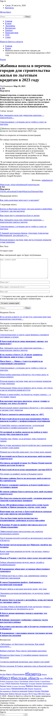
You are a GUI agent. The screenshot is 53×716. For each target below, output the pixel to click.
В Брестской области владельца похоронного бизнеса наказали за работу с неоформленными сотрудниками (25, 420)
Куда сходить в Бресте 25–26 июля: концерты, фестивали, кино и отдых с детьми (21, 356)
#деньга (2, 683)
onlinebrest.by (47, 180)
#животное (15, 683)
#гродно (37, 681)
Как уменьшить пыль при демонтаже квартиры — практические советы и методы (22, 349)
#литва (9, 686)
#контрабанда (47, 683)
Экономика (10, 26)
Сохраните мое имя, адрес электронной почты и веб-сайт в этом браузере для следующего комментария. (26, 297)
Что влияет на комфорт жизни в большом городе (21, 474)
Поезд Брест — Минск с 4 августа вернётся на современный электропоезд (21, 362)
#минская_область (41, 686)
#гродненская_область (26, 681)
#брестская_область (8, 184)
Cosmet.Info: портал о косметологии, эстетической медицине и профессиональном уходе (22, 426)
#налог (30, 689)
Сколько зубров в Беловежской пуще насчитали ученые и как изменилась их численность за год (25, 607)
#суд (30, 693)
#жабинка (21, 184)
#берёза (44, 674)
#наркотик (37, 689)
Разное (3, 59)
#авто (9, 674)
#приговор (4, 694)
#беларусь (33, 674)
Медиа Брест (5, 12)
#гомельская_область (12, 681)
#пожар (37, 691)
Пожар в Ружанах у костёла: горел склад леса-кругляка (26, 558)
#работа (12, 694)
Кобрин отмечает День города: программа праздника (23, 651)
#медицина (21, 686)
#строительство (32, 184)
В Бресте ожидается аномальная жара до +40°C (22, 414)
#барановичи (18, 674)
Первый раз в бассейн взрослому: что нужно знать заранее (25, 452)
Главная (8, 21)
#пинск (31, 691)
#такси (35, 694)
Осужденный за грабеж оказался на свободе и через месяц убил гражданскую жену (24, 433)
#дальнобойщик (45, 681)
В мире (8, 23)
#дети (7, 683)
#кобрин (39, 683)
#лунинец (15, 686)
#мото (8, 689)
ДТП (7, 35)
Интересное (10, 28)
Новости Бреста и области (11, 42)
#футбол (41, 693)
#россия (18, 694)
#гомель (2, 681)
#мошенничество (19, 688)
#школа (48, 694)
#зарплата (24, 683)
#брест (5, 678)
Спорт (8, 37)
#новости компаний (19, 691)
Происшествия (11, 33)
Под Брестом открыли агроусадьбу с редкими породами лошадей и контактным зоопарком (26, 499)
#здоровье (32, 683)
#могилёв (3, 688)
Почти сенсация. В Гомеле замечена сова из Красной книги (26, 666)
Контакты (9, 8)
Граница (8, 30)
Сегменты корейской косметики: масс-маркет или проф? (25, 662)
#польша (45, 691)
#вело (42, 678)
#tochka (3, 674)
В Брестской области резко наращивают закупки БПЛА (26, 470)
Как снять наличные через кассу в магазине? (19, 200)
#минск (29, 686)
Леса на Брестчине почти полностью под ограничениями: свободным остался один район (22, 519)
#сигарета (25, 694)
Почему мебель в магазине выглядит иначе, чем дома (23, 589)
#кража (3, 686)
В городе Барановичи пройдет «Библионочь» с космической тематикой (21, 583)
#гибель (48, 678)
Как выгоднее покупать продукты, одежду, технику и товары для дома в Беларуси (24, 402)
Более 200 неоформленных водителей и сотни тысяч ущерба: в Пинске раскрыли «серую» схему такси (24, 506)
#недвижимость (5, 691)
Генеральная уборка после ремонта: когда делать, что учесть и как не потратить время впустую (26, 389)
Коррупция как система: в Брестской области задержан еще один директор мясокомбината (26, 512)
